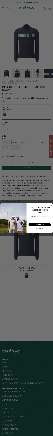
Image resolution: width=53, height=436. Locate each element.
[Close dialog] (51, 205)
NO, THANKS (39, 228)
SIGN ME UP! (40, 224)
